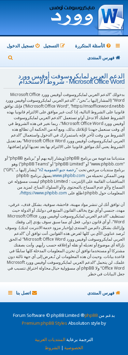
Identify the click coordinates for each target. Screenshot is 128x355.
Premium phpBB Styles (44, 323)
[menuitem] (93, 46)
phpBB (91, 315)
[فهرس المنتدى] (86, 18)
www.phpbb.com (69, 175)
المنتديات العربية (50, 339)
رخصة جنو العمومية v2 (57, 170)
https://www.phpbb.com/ (43, 193)
